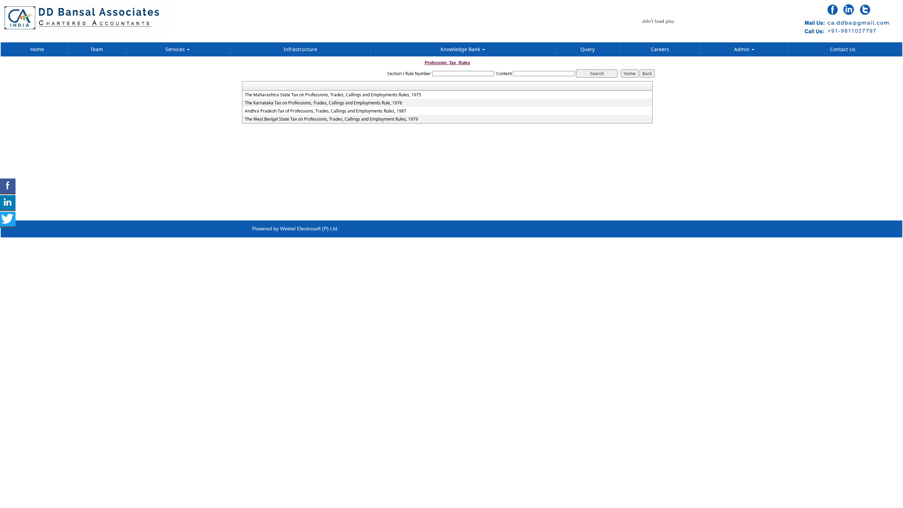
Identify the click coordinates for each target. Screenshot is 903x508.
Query (587, 49)
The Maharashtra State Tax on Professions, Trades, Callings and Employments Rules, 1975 (333, 95)
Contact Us (842, 49)
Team (96, 49)
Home (37, 49)
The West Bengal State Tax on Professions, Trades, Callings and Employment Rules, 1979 (331, 119)
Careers (660, 49)
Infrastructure (300, 49)
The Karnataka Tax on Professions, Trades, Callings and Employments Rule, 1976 (323, 103)
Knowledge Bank (461, 49)
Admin (742, 49)
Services (175, 49)
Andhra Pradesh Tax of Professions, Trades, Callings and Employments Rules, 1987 (325, 111)
